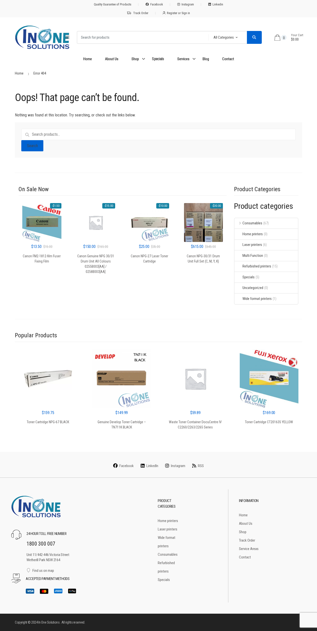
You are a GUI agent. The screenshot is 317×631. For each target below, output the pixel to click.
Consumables (252, 223)
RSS (201, 466)
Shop (135, 59)
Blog (206, 59)
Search (32, 145)
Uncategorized (252, 288)
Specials (158, 59)
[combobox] (141, 37)
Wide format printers (257, 298)
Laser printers (252, 244)
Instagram (188, 4)
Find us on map (43, 570)
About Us (111, 59)
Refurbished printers (256, 266)
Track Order (140, 13)
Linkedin (217, 4)
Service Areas (249, 549)
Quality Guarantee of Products (112, 4)
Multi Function (252, 255)
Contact (228, 59)
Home (87, 59)
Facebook (156, 4)
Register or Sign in (178, 13)
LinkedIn (152, 466)
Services (183, 59)
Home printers (252, 234)
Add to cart (42, 274)
